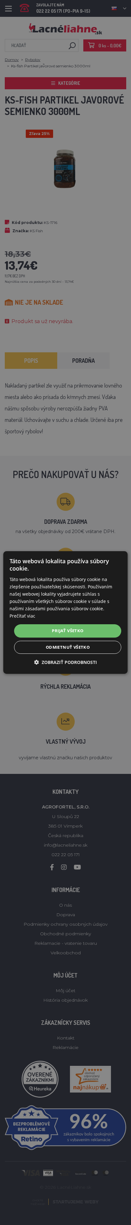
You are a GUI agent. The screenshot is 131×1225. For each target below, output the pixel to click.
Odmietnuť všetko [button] (68, 647)
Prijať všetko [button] (67, 630)
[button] (65, 662)
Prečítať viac (22, 616)
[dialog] (65, 612)
